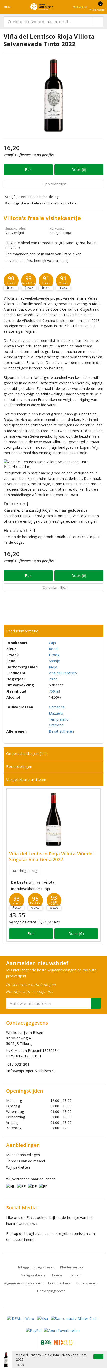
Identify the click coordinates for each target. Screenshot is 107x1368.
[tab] (53, 631)
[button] (11, 280)
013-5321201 (18, 1064)
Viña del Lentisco (63, 673)
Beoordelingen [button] (19, 766)
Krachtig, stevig (25, 870)
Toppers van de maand (25, 1161)
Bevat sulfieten (61, 731)
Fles (28, 169)
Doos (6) (78, 169)
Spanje (54, 660)
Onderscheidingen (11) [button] (26, 753)
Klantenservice (72, 1267)
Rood (53, 648)
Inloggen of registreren (36, 1267)
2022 (53, 679)
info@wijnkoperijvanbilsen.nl (30, 1070)
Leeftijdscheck (59, 1283)
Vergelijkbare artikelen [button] (26, 779)
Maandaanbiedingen (23, 1154)
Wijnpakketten (18, 1167)
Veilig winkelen (33, 1275)
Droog (54, 654)
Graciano (56, 725)
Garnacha (57, 707)
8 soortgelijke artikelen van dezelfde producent (42, 203)
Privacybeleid (87, 1283)
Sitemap (74, 1275)
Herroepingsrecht (51, 1291)
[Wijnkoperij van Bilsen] (41, 6)
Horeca (56, 1275)
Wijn (52, 642)
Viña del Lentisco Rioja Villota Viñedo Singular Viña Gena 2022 (50, 856)
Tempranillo (59, 719)
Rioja (53, 667)
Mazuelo (56, 713)
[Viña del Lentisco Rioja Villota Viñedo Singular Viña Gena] (53, 819)
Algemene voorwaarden (23, 1283)
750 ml (54, 691)
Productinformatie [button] (22, 630)
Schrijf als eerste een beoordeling (31, 196)
